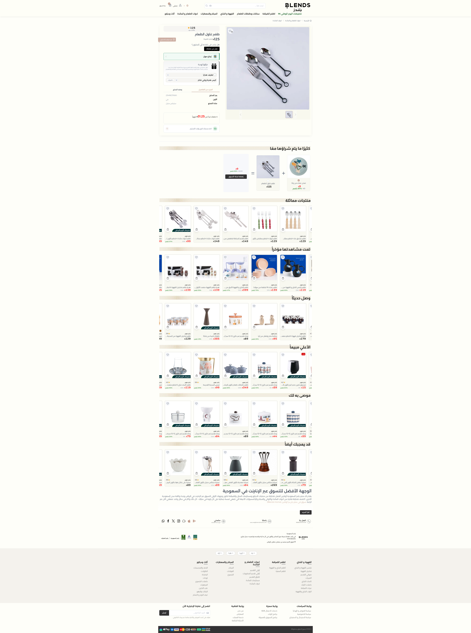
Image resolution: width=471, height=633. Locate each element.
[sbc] (189, 538)
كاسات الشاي (307, 581)
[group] (268, 114)
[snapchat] (184, 521)
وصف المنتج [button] (177, 90)
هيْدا (229, 553)
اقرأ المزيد (305, 512)
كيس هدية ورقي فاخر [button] (207, 80)
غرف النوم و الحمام (200, 595)
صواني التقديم (306, 575)
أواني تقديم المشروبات (251, 573)
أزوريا (241, 553)
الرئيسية (306, 21)
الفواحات (230, 571)
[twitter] (173, 521)
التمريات (309, 578)
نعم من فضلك (211, 49)
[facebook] (168, 521)
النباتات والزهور (202, 591)
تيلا (252, 553)
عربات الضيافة (306, 588)
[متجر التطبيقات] (189, 521)
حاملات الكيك (306, 585)
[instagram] (179, 521)
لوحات (205, 578)
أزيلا (219, 553)
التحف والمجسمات (200, 568)
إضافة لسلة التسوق (236, 177)
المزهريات (204, 585)
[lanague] (185, 5)
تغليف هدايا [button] (208, 75)
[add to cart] (283, 230)
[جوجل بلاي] (194, 521)
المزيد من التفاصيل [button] (206, 90)
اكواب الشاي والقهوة (304, 591)
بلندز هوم (303, 236)
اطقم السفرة (281, 571)
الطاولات (204, 571)
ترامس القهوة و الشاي (303, 568)
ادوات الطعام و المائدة (292, 21)
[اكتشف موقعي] (167, 128)
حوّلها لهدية (203, 64)
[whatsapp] (163, 521)
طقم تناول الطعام (268, 183)
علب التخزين (203, 588)
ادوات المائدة (277, 21)
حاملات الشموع (202, 581)
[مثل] (312, 209)
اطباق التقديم (254, 577)
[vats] (195, 538)
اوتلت (303, 354)
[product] (293, 219)
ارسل (164, 613)
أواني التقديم (255, 570)
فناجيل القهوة (306, 571)
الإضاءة (205, 575)
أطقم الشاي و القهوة (277, 568)
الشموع (231, 575)
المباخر (231, 568)
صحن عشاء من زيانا (299, 183)
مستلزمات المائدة (253, 580)
